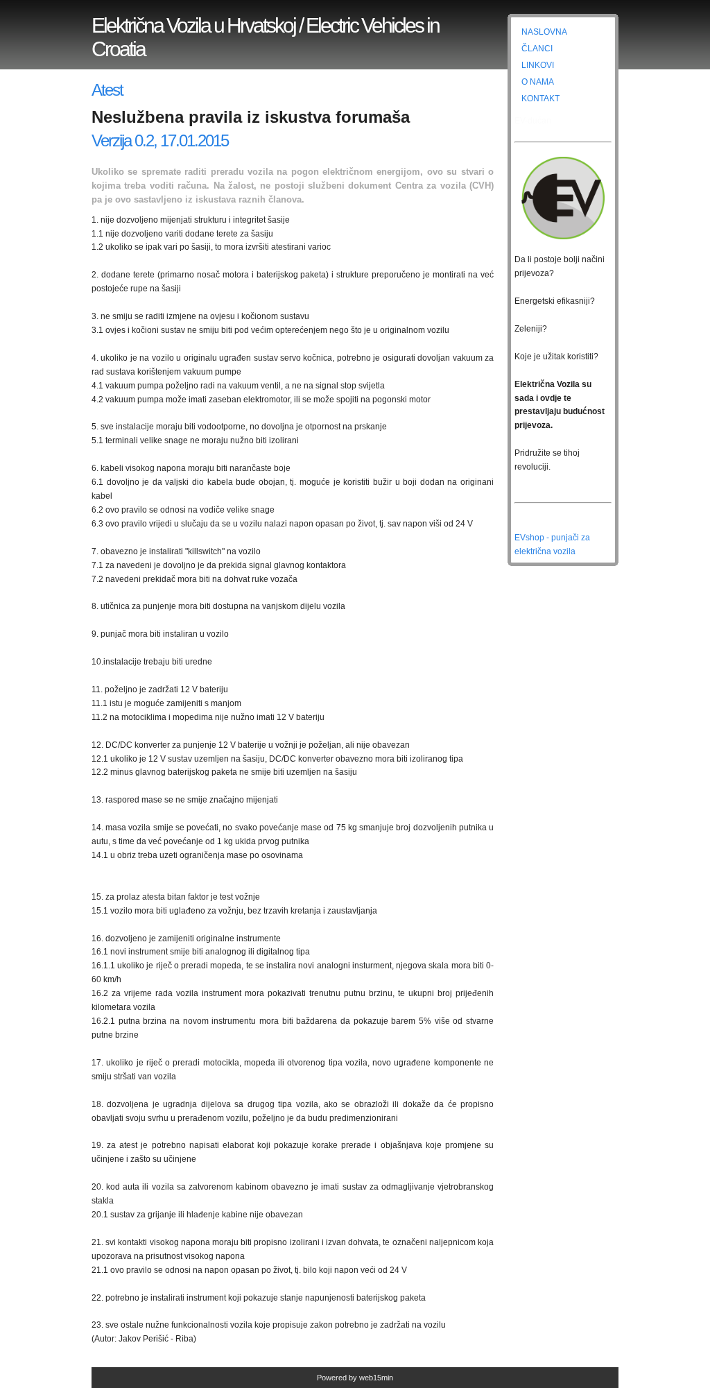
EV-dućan (532, 121)
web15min (376, 1377)
